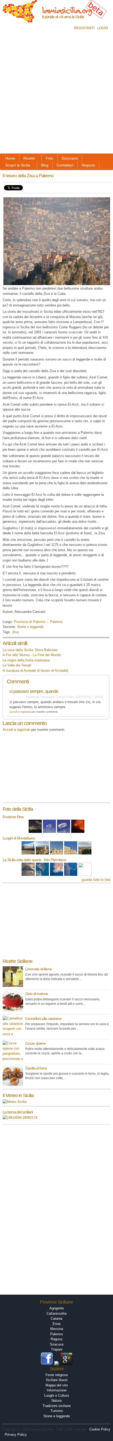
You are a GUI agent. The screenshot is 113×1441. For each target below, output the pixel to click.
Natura (56, 1400)
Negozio (88, 165)
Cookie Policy (99, 1429)
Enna (56, 1324)
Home (10, 158)
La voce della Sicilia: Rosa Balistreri (30, 650)
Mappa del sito (56, 1385)
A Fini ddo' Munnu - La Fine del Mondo (32, 655)
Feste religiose (56, 1375)
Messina (56, 1329)
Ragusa (56, 1339)
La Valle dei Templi (17, 665)
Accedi (13, 711)
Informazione (56, 1390)
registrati (25, 711)
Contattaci (64, 165)
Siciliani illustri (57, 1380)
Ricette (29, 158)
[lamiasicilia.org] (20, 20)
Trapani (56, 1349)
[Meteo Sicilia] (15, 1102)
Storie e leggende (30, 627)
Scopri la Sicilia (17, 165)
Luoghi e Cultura (56, 1395)
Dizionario (69, 158)
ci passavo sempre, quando (33, 691)
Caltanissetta (56, 1313)
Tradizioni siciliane (57, 1406)
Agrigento (56, 1308)
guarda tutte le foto (96, 880)
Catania (56, 1318)
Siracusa (56, 1344)
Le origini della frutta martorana (26, 660)
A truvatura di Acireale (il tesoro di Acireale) (35, 671)
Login (102, 28)
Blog (44, 165)
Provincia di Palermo (29, 622)
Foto (49, 158)
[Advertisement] (56, 94)
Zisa (15, 632)
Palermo (56, 622)
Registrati (84, 28)
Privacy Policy (16, 1435)
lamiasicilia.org (67, 10)
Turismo (56, 1411)
